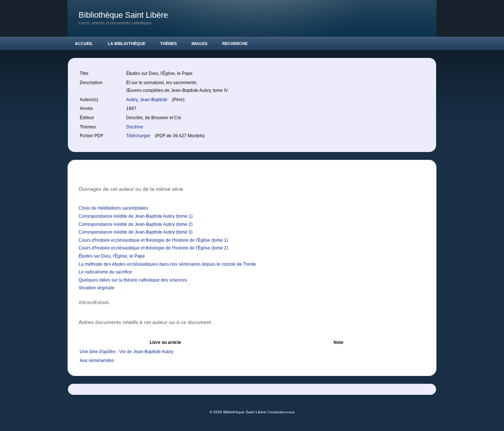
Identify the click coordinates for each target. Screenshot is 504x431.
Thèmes (168, 43)
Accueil (84, 43)
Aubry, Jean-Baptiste (147, 99)
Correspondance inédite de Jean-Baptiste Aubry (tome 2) (136, 224)
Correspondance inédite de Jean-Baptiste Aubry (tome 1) (136, 216)
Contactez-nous (280, 412)
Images (199, 43)
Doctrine (134, 127)
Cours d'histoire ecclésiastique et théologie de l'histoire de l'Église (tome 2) (153, 248)
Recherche (235, 43)
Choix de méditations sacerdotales (113, 208)
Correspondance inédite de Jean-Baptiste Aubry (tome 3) (136, 232)
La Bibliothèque (126, 43)
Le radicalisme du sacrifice (105, 272)
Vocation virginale (96, 287)
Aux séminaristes (97, 360)
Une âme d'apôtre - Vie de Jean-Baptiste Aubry (126, 351)
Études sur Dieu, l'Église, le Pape (112, 256)
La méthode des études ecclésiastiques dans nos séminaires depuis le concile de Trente (167, 264)
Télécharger (139, 135)
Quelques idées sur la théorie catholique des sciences (133, 280)
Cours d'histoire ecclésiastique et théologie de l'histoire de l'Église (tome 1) (153, 240)
